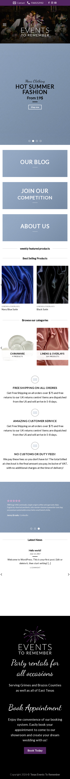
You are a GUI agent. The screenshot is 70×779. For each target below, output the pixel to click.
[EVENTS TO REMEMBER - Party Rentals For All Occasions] (35, 25)
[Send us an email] (55, 3)
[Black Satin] (52, 284)
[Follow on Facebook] (49, 3)
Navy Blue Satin (10, 309)
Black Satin (42, 309)
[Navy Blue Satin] (17, 284)
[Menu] (5, 24)
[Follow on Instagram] (52, 3)
